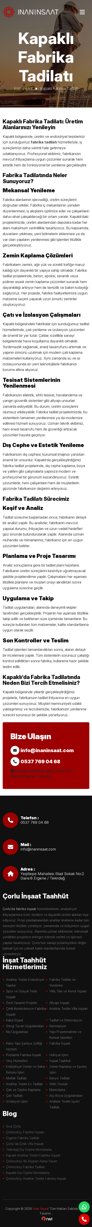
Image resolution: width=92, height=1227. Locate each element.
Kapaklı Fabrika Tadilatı (59, 88)
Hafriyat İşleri (58, 1055)
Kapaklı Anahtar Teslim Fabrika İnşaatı (33, 1155)
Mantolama (57, 1090)
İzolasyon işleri (17, 1101)
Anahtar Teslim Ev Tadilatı (24, 1084)
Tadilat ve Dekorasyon (65, 1020)
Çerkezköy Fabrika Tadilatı (25, 1167)
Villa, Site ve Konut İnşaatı (67, 991)
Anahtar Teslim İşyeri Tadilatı (64, 1104)
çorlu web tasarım (47, 1219)
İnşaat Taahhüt (60, 1061)
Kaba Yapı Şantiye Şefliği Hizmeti (24, 1046)
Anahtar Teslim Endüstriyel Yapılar (25, 982)
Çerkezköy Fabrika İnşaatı (25, 1132)
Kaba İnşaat (14, 1020)
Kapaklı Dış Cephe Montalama (27, 1173)
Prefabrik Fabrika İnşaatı (23, 1055)
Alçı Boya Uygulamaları (66, 1095)
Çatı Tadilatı (14, 1095)
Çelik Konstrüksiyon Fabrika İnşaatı (26, 1011)
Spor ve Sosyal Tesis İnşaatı (21, 994)
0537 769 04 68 (40, 761)
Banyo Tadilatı (59, 1078)
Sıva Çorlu (13, 1126)
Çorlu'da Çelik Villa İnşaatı (25, 1144)
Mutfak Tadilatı (16, 1078)
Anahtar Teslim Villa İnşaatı (68, 1008)
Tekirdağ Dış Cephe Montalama (29, 1149)
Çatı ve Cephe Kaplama (23, 1090)
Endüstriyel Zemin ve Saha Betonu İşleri (25, 1069)
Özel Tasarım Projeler (22, 1003)
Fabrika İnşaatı (59, 1043)
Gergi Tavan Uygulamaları (25, 1026)
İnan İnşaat (23, 88)
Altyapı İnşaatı (59, 1003)
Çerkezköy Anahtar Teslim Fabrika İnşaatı (36, 1178)
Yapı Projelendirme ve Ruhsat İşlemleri (65, 1034)
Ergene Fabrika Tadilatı (22, 1138)
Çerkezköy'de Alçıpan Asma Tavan (31, 1161)
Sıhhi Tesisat (58, 1084)
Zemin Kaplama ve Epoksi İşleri (68, 1069)
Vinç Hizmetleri (17, 1061)
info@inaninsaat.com (47, 750)
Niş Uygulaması (17, 1032)
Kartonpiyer (57, 1026)
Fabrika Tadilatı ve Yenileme (62, 982)
